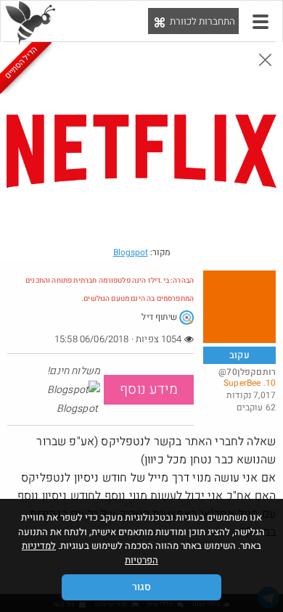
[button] (260, 22)
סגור (141, 587)
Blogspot (130, 252)
